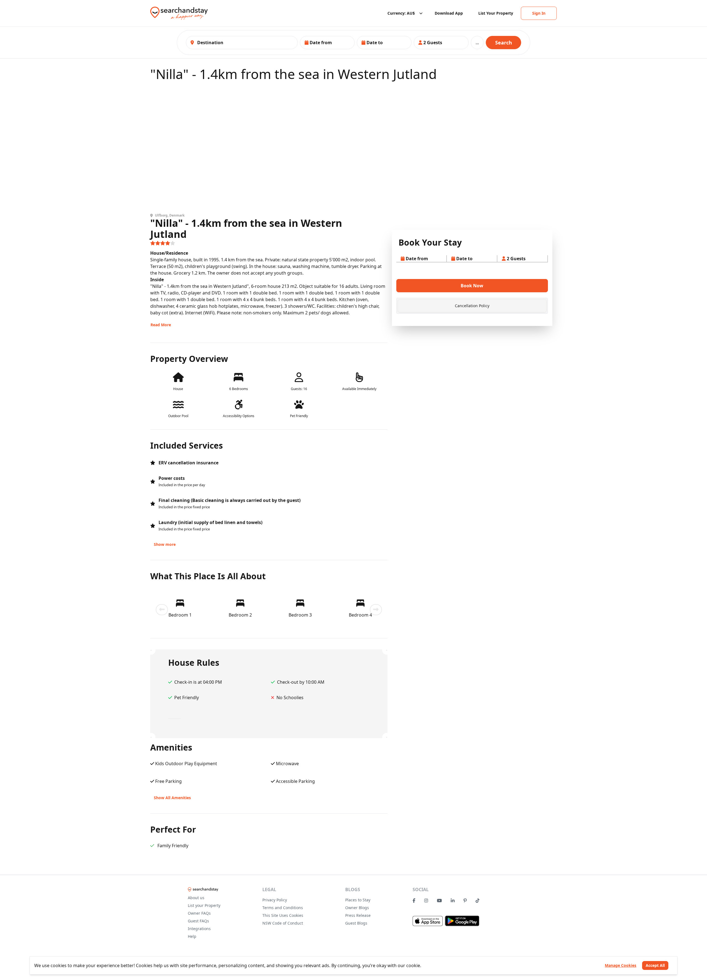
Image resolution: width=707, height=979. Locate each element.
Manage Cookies (620, 965)
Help (192, 936)
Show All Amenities (172, 797)
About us (196, 897)
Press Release (358, 915)
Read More (161, 324)
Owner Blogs (357, 907)
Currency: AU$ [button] (401, 13)
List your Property (204, 905)
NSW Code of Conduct (282, 923)
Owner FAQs (199, 913)
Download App (449, 13)
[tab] (472, 306)
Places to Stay (357, 899)
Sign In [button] (538, 13)
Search (503, 42)
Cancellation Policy (472, 305)
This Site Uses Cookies (282, 915)
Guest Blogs (356, 923)
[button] (327, 42)
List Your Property (495, 13)
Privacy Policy (274, 899)
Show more (165, 544)
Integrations (199, 928)
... (477, 43)
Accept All (655, 965)
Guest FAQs (198, 920)
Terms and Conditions (282, 907)
